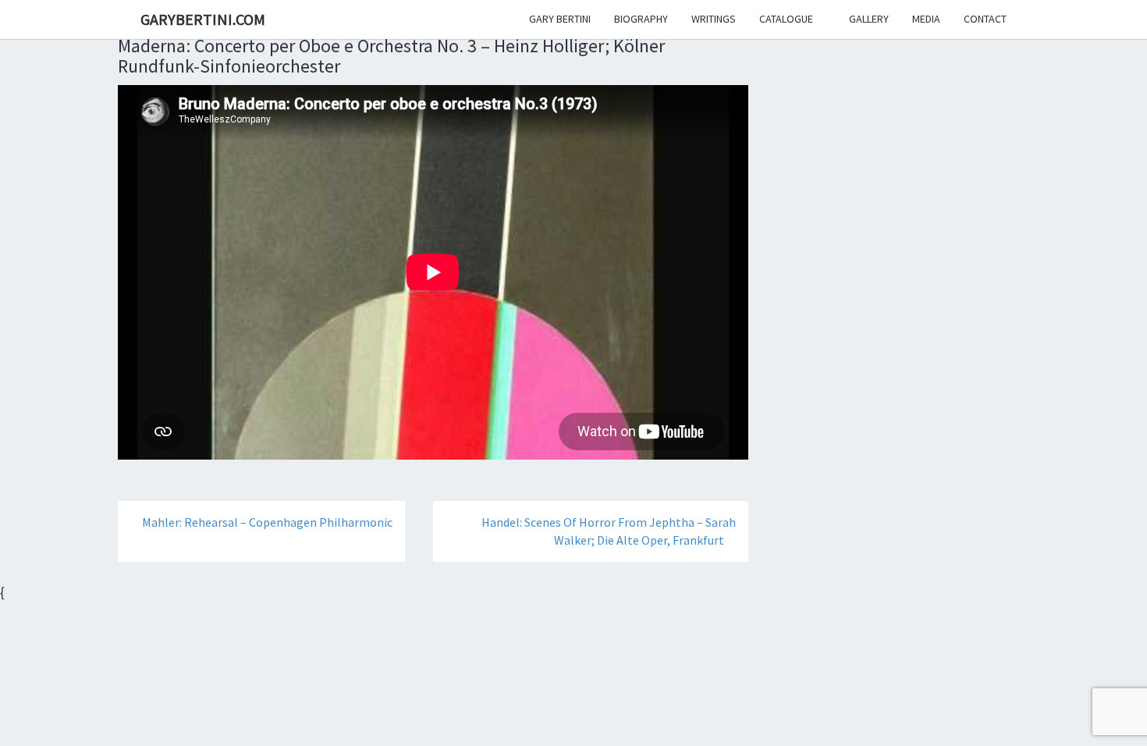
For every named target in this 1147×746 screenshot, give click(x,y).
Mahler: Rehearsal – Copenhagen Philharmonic (266, 522)
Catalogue (786, 19)
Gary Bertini (560, 19)
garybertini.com (202, 19)
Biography (641, 19)
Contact (985, 19)
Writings (713, 19)
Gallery (869, 19)
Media (926, 19)
